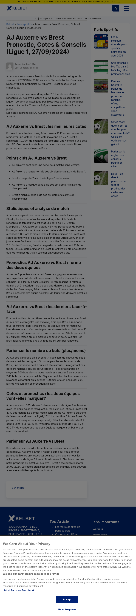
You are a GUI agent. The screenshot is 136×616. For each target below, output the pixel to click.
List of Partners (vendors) (18, 590)
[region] (68, 575)
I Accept (66, 599)
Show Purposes (67, 609)
